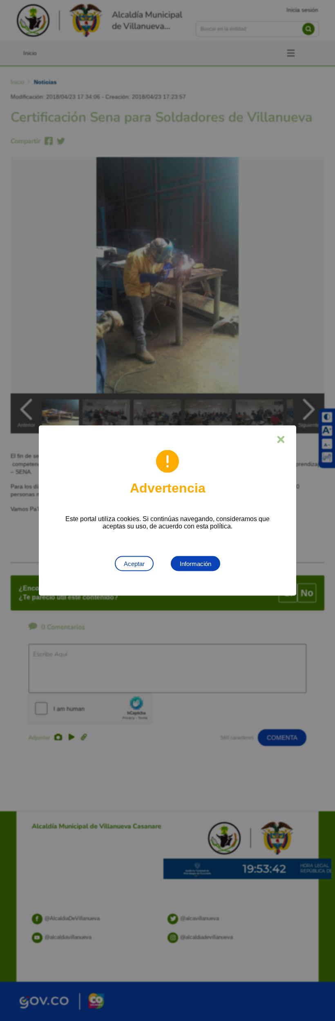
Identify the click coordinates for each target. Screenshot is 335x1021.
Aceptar (134, 563)
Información (195, 563)
